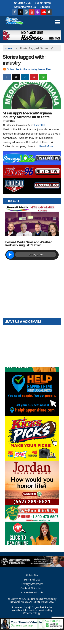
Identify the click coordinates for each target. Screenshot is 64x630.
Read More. (46, 146)
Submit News (43, 2)
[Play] (10, 255)
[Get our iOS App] (49, 12)
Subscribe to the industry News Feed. (30, 69)
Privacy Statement (32, 584)
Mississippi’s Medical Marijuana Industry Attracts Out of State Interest (27, 117)
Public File (32, 575)
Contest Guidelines (32, 588)
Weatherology (32, 613)
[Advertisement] (32, 35)
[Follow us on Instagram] (26, 12)
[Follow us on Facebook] (14, 12)
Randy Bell (39, 125)
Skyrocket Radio (41, 607)
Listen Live (24, 2)
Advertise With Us (25, 7)
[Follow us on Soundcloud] (43, 12)
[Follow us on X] (20, 12)
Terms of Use (32, 579)
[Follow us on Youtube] (31, 12)
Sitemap (45, 7)
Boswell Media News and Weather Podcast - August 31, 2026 (28, 243)
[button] (57, 22)
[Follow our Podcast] (37, 12)
